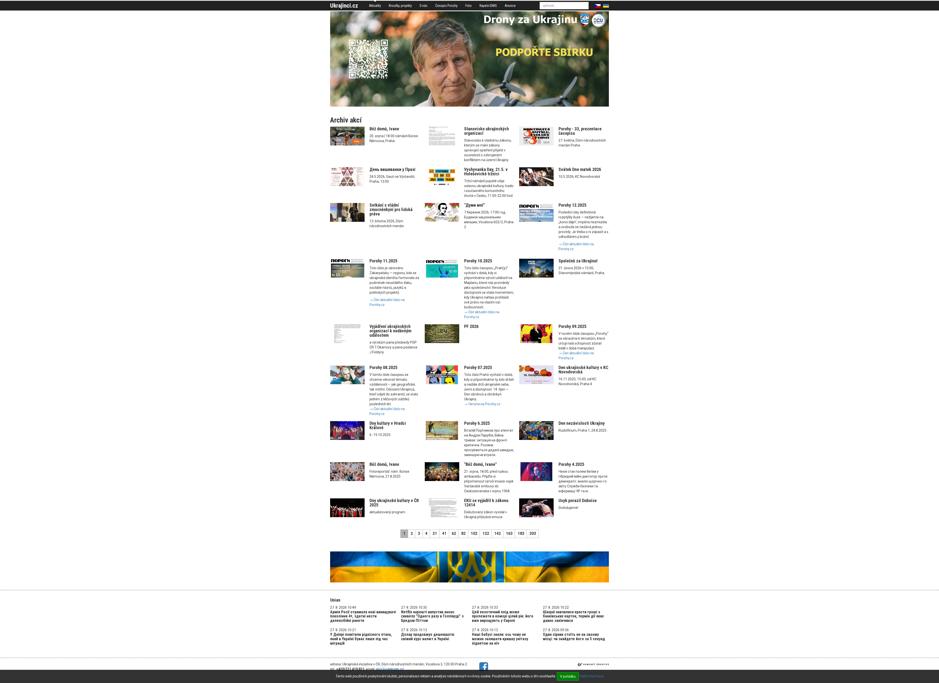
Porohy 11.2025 (383, 260)
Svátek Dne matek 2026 (580, 169)
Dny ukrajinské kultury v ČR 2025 (394, 502)
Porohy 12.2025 (572, 205)
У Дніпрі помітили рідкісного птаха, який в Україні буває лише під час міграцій (361, 638)
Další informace (592, 676)
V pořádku (568, 676)
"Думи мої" (474, 205)
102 (474, 533)
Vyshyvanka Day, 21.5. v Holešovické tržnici (486, 171)
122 (485, 533)
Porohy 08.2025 (383, 367)
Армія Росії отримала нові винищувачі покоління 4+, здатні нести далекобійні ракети (363, 616)
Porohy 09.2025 (572, 326)
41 (444, 533)
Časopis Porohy (446, 6)
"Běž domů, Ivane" (480, 464)
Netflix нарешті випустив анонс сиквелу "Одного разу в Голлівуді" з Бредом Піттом (432, 616)
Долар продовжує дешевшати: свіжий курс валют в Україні (428, 636)
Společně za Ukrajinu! (578, 260)
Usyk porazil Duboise (578, 500)
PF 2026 (471, 326)
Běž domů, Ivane (384, 128)
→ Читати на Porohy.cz (482, 404)
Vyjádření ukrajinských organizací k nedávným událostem (390, 331)
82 (463, 533)
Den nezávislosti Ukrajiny (582, 423)
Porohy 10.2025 (478, 260)
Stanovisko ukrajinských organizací (486, 131)
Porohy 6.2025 (477, 423)
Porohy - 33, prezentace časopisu (580, 131)
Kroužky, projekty (400, 6)
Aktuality (375, 6)
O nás (423, 6)
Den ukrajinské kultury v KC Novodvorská (583, 369)
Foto (468, 6)
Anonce (510, 6)
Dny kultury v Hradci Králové (387, 425)
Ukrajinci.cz (344, 5)
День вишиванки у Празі (392, 169)
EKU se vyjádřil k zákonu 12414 (486, 502)
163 (509, 533)
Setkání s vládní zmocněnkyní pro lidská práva (391, 209)
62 (454, 533)
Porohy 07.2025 (478, 367)
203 (532, 533)
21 (435, 533)
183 (521, 533)
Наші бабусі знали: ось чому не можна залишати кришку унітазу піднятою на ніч (500, 638)
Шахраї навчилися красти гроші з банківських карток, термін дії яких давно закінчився (573, 616)
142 (497, 533)
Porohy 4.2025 (571, 464)
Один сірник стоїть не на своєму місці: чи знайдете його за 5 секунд (574, 636)
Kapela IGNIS (488, 6)
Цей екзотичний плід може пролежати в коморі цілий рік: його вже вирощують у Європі (502, 616)
